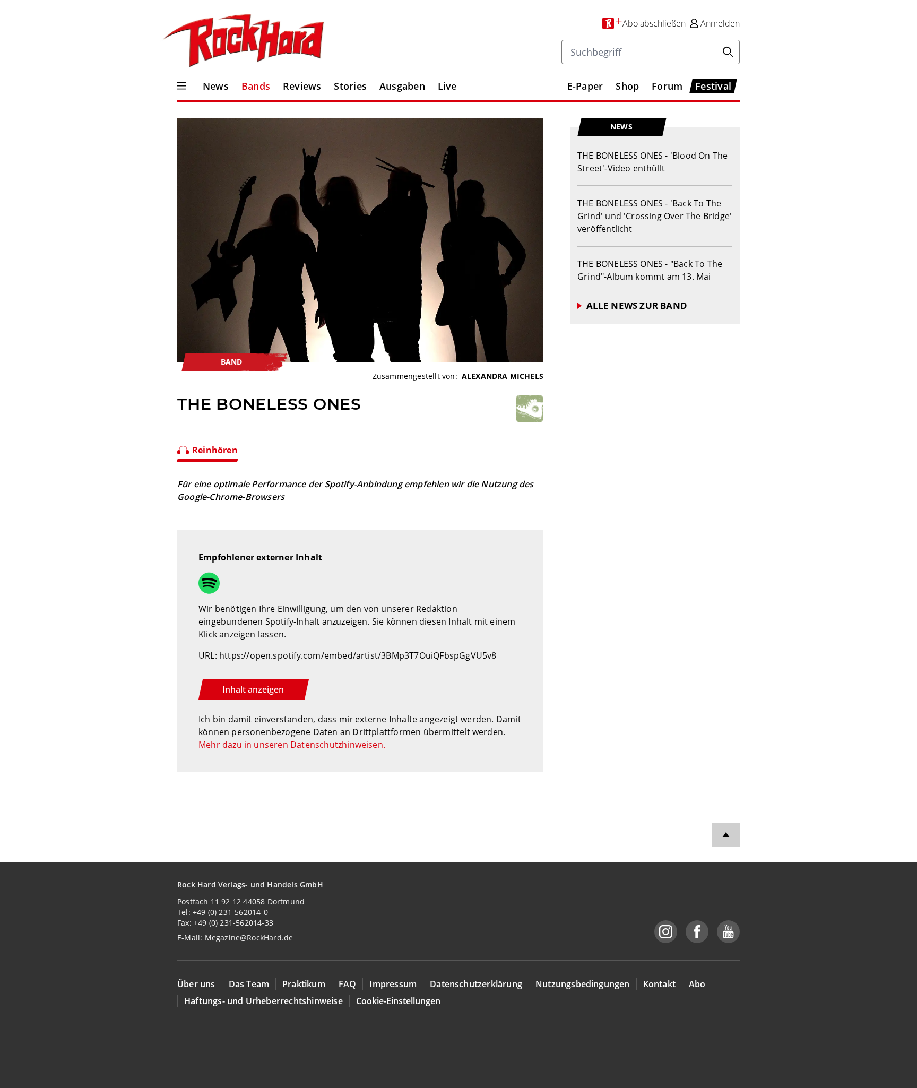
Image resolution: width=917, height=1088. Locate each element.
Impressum (393, 984)
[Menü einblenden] (181, 86)
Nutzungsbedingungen (582, 984)
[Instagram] (665, 931)
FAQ (348, 984)
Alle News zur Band (636, 305)
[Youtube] (728, 931)
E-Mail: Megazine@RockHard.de (235, 937)
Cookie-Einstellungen (398, 1001)
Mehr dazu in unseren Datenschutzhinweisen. (291, 744)
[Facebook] (697, 931)
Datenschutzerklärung (476, 984)
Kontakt (659, 984)
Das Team (249, 984)
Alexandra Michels (502, 376)
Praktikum (303, 984)
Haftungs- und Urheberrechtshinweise (263, 1001)
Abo (697, 984)
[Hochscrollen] (726, 835)
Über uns (196, 984)
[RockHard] (242, 41)
